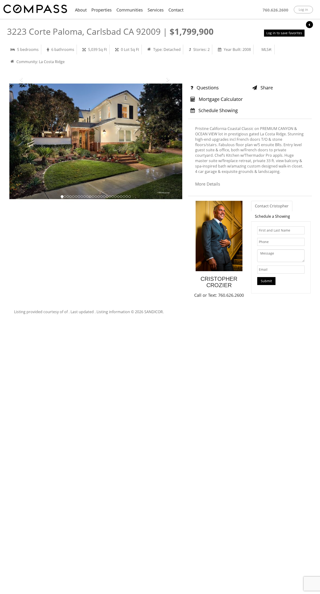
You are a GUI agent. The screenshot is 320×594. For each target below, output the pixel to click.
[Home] (35, 9)
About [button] (81, 10)
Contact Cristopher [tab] (272, 206)
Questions (207, 87)
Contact (175, 10)
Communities (129, 10)
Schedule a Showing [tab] (272, 216)
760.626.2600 (275, 10)
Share (266, 87)
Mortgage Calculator (220, 99)
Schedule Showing (217, 110)
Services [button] (156, 10)
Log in (303, 9)
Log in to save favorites (284, 33)
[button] (22, 141)
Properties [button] (101, 10)
